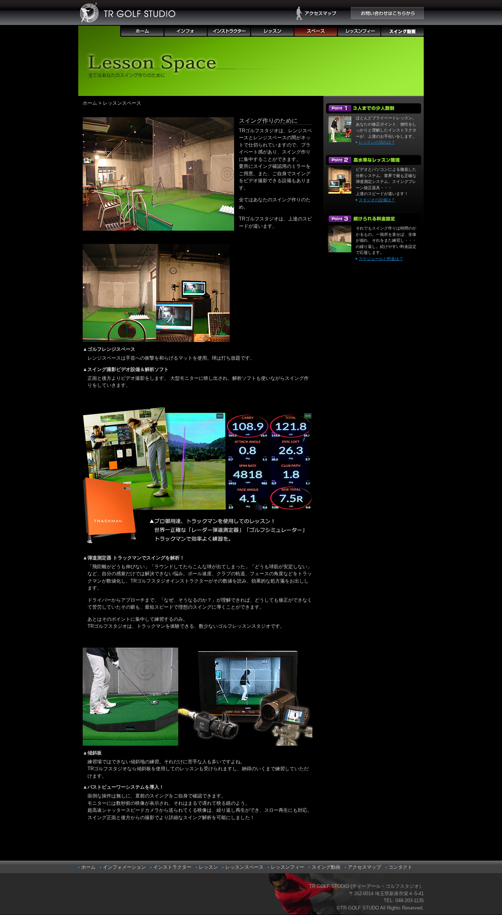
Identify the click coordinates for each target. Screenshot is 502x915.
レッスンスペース (244, 867)
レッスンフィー (287, 867)
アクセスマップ (364, 867)
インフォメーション (124, 867)
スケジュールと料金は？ (381, 258)
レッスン (208, 867)
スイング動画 (326, 867)
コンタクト (400, 867)
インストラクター (172, 867)
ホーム (90, 103)
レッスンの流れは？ (377, 142)
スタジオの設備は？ (377, 200)
